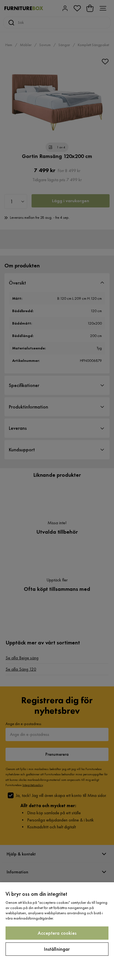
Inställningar (57, 949)
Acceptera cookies (57, 933)
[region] (57, 923)
